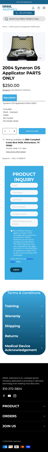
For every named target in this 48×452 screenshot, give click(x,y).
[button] (38, 8)
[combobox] (24, 18)
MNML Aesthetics (14, 441)
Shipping (6, 90)
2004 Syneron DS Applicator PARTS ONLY (24, 26)
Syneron (6, 158)
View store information (16, 152)
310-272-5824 (12, 388)
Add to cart (32, 131)
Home (4, 26)
